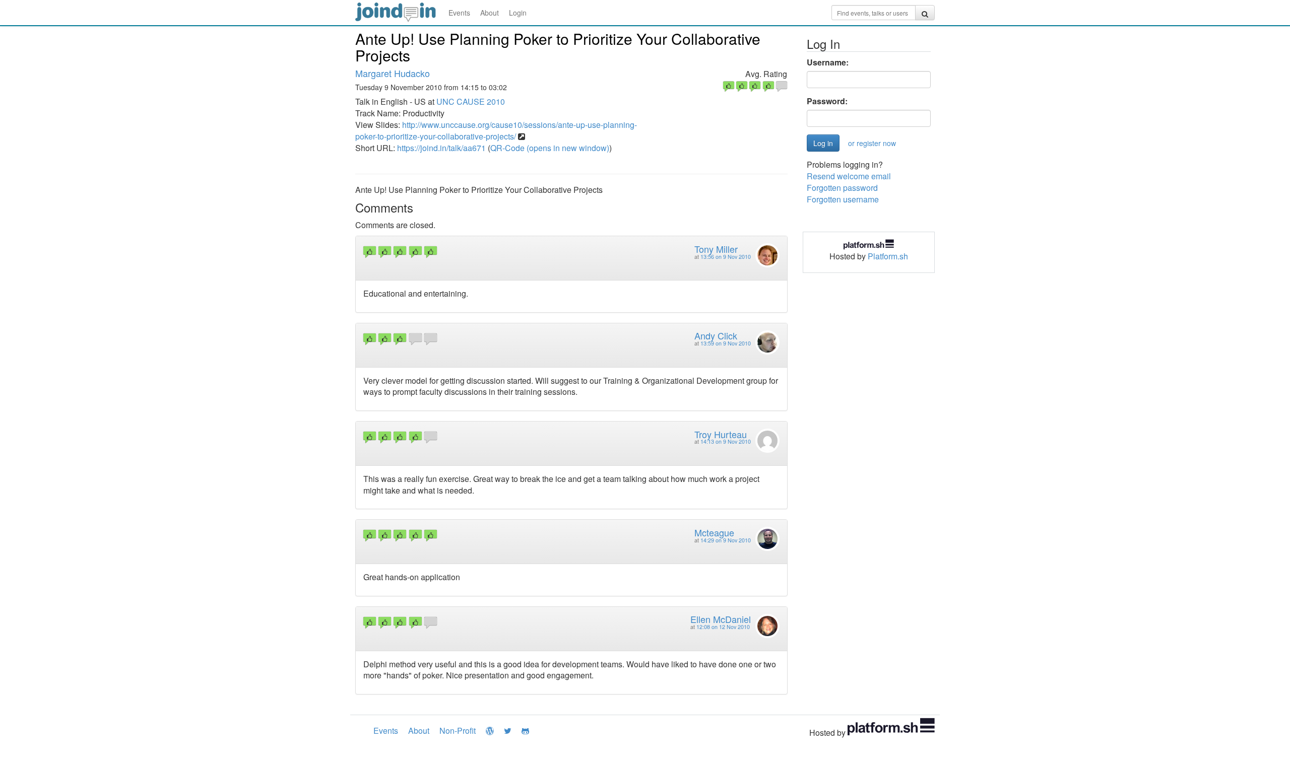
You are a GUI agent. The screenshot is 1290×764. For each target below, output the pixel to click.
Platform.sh (888, 256)
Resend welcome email (849, 176)
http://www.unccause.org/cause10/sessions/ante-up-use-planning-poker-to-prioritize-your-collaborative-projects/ (496, 130)
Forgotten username (843, 199)
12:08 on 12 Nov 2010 (723, 627)
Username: (828, 62)
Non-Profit (457, 730)
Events (459, 13)
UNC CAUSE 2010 (470, 101)
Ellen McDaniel (720, 619)
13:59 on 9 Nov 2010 (725, 343)
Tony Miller (716, 248)
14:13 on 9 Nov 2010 (725, 441)
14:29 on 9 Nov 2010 (725, 540)
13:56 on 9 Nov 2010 (725, 256)
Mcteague (714, 532)
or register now (872, 143)
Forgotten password (842, 187)
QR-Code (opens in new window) (549, 148)
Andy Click (715, 335)
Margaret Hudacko (392, 73)
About (489, 13)
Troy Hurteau (720, 434)
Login (518, 13)
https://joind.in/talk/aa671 (441, 148)
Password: (827, 101)
